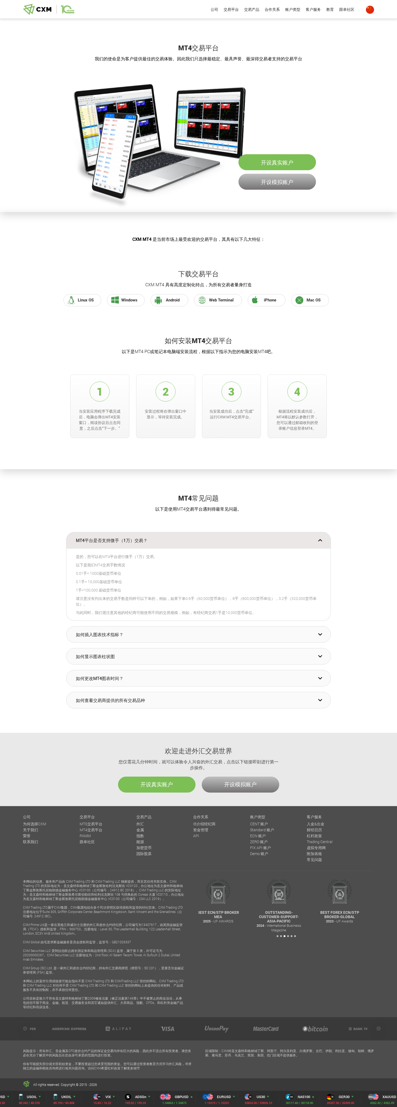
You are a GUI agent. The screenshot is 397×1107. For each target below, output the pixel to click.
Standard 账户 (262, 829)
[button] (277, 936)
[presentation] (25, 1028)
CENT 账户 (259, 823)
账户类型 (292, 9)
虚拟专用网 (316, 847)
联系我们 (30, 841)
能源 (140, 841)
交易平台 (231, 9)
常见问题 (314, 859)
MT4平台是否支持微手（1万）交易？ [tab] (111, 540)
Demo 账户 (259, 853)
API (196, 835)
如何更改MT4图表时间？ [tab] (99, 678)
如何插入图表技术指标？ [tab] (99, 634)
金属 (140, 829)
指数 (140, 835)
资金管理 (200, 829)
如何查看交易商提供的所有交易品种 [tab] (110, 700)
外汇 (140, 823)
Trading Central (319, 841)
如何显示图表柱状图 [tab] (95, 656)
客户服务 (313, 9)
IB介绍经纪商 (204, 823)
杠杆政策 (314, 835)
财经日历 (314, 829)
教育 (330, 9)
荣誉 (27, 835)
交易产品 (251, 9)
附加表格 (314, 853)
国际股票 (144, 853)
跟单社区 (346, 9)
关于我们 (30, 829)
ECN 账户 (258, 835)
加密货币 (144, 847)
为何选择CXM (34, 823)
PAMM (85, 835)
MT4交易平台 (91, 829)
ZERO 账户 (259, 841)
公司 (214, 9)
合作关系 (272, 9)
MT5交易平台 (91, 823)
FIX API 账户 (260, 847)
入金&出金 (315, 823)
